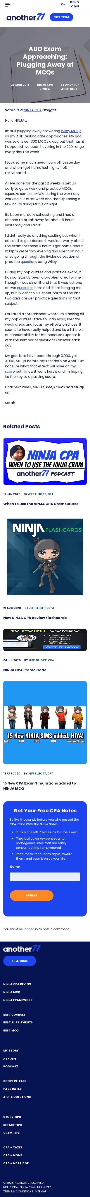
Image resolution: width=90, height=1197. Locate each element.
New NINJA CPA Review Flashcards (35, 617)
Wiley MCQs (71, 131)
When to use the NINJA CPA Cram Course (40, 503)
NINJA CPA (33, 110)
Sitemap (41, 1191)
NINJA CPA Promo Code (24, 670)
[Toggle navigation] (7, 5)
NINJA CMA (27, 1187)
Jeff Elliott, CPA (41, 494)
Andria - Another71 (70, 87)
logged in (31, 929)
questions (29, 261)
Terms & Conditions (18, 1191)
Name (15, 867)
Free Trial (61, 17)
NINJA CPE (44, 1187)
